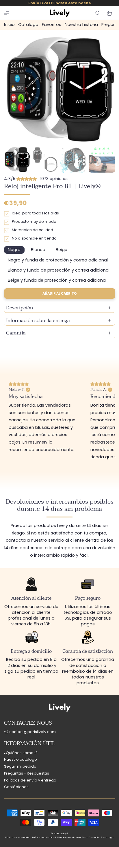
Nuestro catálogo (20, 759)
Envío (85, 837)
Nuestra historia (81, 24)
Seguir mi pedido (20, 766)
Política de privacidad (44, 837)
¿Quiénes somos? (21, 752)
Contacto (94, 837)
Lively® (64, 833)
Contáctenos (16, 786)
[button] (6, 13)
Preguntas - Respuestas (26, 773)
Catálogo (28, 24)
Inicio (9, 24)
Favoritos (51, 24)
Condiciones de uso (69, 837)
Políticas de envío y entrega (30, 780)
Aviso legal (107, 837)
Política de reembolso (18, 837)
